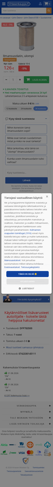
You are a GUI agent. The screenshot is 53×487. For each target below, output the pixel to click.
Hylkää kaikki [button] (27, 281)
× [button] (47, 197)
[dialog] (26, 243)
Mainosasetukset (12, 260)
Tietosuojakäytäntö (30, 267)
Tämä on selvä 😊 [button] (27, 274)
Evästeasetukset (12, 267)
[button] (26, 288)
